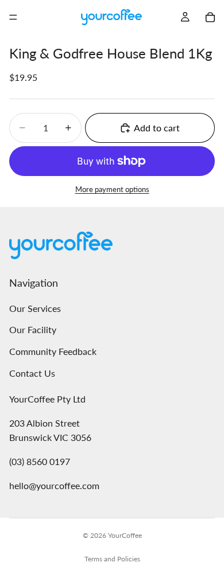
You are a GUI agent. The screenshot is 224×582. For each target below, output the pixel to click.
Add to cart (157, 127)
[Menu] (13, 17)
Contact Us (32, 373)
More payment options (112, 189)
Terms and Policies (112, 558)
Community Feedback (52, 351)
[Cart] (210, 17)
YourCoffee (125, 535)
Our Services (35, 308)
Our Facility (32, 330)
